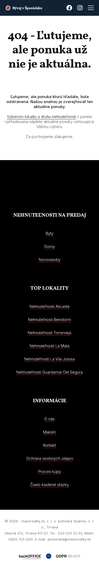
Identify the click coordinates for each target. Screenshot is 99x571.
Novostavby (49, 259)
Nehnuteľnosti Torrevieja (49, 332)
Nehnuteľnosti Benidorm (49, 319)
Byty (49, 233)
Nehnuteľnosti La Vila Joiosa (49, 358)
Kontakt (49, 445)
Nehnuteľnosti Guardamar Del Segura (49, 372)
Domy (49, 246)
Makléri (49, 432)
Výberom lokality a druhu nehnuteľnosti (41, 116)
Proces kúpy (49, 471)
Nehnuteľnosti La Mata (49, 345)
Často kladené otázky (49, 484)
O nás (49, 418)
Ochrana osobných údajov (49, 458)
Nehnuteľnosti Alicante (50, 306)
